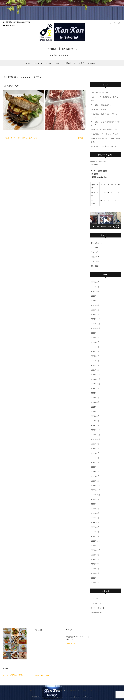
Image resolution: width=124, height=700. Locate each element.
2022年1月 (95, 536)
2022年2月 (95, 532)
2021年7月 (95, 564)
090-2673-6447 (11, 26)
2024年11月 (95, 379)
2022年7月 (95, 509)
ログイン (94, 599)
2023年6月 (95, 458)
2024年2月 (95, 421)
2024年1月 (95, 425)
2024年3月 (95, 416)
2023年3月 (95, 471)
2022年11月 (95, 490)
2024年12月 (95, 374)
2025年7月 (95, 342)
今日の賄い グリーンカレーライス (104, 134)
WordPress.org (96, 613)
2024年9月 (95, 388)
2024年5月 (95, 407)
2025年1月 (95, 370)
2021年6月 (95, 569)
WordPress (88, 697)
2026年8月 (95, 282)
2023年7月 (95, 453)
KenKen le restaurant (62, 49)
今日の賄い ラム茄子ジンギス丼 (103, 146)
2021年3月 (95, 582)
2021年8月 (95, 559)
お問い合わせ (70, 63)
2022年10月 (95, 495)
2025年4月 (95, 356)
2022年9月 (95, 499)
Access (91, 63)
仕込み (93, 257)
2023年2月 (95, 476)
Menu (49, 63)
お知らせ (94, 243)
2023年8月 (95, 448)
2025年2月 (95, 365)
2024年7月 (95, 398)
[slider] (103, 226)
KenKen (38, 63)
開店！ (81, 138)
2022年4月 (95, 522)
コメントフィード (98, 608)
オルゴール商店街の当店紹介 (13, 675)
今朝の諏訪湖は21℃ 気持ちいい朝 (104, 129)
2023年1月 (95, 481)
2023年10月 (95, 439)
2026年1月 (95, 314)
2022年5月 (95, 518)
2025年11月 (95, 324)
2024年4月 (95, 411)
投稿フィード (96, 603)
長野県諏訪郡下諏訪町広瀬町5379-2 (18, 22)
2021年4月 (95, 578)
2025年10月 (95, 328)
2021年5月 (95, 573)
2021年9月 (95, 555)
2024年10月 (95, 384)
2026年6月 (95, 291)
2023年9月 (95, 444)
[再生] (93, 226)
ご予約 (81, 63)
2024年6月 (95, 402)
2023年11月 (95, 435)
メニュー (94, 247)
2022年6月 (95, 513)
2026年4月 (95, 300)
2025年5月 (95, 351)
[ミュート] (113, 226)
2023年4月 (95, 467)
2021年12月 (95, 541)
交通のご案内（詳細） (42, 676)
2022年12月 (95, 485)
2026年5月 (95, 296)
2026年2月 (95, 310)
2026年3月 (95, 305)
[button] (105, 220)
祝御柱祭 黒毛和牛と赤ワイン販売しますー (21, 138)
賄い (92, 266)
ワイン (93, 252)
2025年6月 (95, 347)
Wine (58, 63)
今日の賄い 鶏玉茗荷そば (101, 105)
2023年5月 (95, 462)
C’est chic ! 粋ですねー (99, 92)
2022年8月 (95, 504)
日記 (92, 261)
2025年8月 (95, 338)
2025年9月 (95, 333)
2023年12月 (95, 430)
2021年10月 (95, 550)
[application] (105, 220)
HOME (28, 63)
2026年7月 (95, 287)
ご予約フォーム (71, 644)
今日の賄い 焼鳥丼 (98, 109)
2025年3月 (95, 361)
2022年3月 (95, 527)
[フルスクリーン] (117, 226)
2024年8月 (95, 393)
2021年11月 (95, 545)
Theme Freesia (69, 697)
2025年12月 (95, 319)
